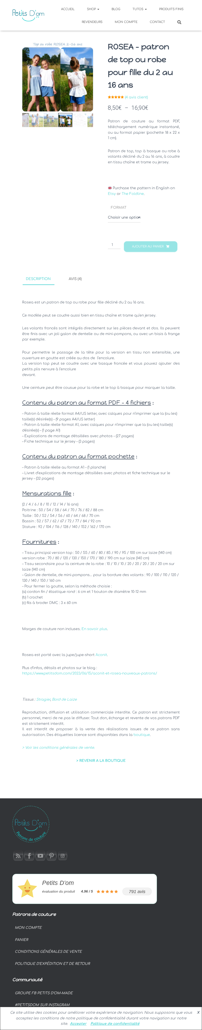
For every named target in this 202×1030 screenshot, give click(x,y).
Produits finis (171, 9)
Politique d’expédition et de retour (52, 964)
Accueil (68, 9)
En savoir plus (94, 629)
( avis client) (136, 97)
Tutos (138, 9)
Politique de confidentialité (114, 1024)
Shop (92, 9)
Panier (21, 940)
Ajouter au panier (148, 246)
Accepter (78, 1024)
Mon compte (126, 22)
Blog (116, 9)
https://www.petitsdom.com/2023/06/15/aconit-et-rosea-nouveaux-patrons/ (89, 673)
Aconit (101, 655)
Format (118, 207)
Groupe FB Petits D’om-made (44, 993)
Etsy (112, 194)
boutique (142, 735)
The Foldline (133, 194)
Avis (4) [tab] (75, 279)
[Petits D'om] (28, 15)
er (48, 699)
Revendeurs (92, 22)
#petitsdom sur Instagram (42, 1005)
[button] (98, 9)
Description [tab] (38, 279)
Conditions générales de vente (48, 952)
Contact (157, 22)
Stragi (41, 699)
